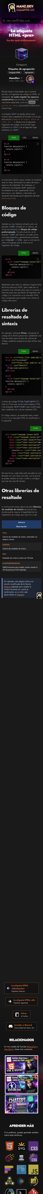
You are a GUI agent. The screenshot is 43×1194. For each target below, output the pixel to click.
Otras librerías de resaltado (20, 494)
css (24, 137)
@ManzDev (31, 1046)
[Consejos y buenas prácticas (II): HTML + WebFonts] (21, 1065)
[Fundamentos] (21, 1169)
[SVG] (21, 1146)
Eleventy (20, 594)
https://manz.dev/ (16, 81)
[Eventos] (21, 1181)
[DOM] (10, 1181)
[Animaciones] (10, 1158)
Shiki (4, 554)
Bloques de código (14, 211)
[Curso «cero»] (10, 1169)
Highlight (5, 544)
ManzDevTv (8, 1049)
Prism (4, 532)
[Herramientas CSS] (33, 1158)
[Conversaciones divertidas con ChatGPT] (21, 1104)
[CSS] (33, 1146)
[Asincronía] (33, 1181)
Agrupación (29, 72)
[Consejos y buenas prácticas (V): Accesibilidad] (21, 1084)
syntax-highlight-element (11, 563)
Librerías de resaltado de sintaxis (15, 317)
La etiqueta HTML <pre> (21, 33)
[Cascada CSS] (21, 1158)
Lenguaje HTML (14, 72)
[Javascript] (33, 1169)
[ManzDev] (30, 79)
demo (35, 137)
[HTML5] (10, 1146)
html (14, 137)
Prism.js (7, 586)
